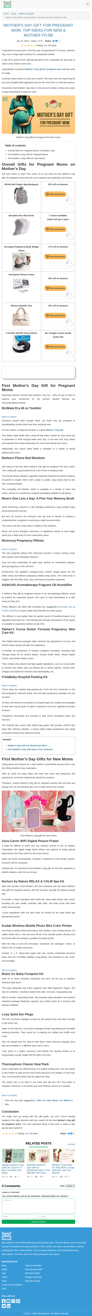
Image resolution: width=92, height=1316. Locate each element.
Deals (13, 14)
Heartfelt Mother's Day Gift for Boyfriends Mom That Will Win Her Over (38, 1169)
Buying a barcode (33, 1277)
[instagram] (13, 1301)
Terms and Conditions (12, 1285)
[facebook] (4, 1301)
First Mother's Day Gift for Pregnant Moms (28, 154)
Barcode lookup (32, 1281)
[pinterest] (18, 1301)
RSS (4, 1288)
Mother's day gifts (26, 14)
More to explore (9, 417)
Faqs (4, 1281)
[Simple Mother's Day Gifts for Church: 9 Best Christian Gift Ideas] (13, 1155)
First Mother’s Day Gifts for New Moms (26, 158)
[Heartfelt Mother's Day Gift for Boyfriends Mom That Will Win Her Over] (38, 1155)
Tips (4, 1273)
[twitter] (4, 1306)
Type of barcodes (33, 1265)
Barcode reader (32, 1273)
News (4, 1269)
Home (6, 14)
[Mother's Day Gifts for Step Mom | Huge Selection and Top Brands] (63, 1155)
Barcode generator (34, 1269)
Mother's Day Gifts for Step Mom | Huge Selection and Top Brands (63, 1169)
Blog (4, 1265)
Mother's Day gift (54, 430)
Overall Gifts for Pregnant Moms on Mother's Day (31, 150)
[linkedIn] (8, 1306)
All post (71, 1144)
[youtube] (8, 1301)
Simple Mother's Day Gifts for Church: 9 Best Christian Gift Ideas (13, 1169)
